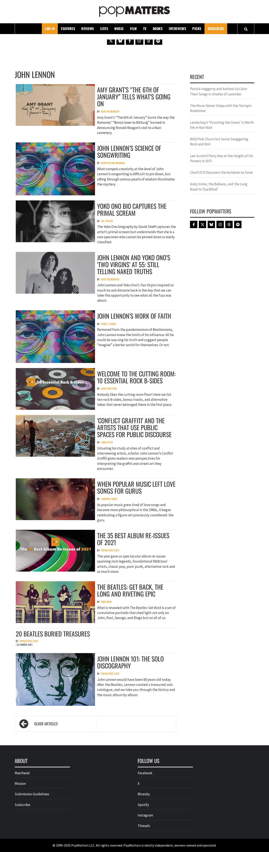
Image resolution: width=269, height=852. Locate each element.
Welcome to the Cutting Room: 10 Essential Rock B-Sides (136, 377)
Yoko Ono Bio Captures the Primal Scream (131, 209)
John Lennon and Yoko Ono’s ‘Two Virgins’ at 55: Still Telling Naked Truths (133, 264)
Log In (50, 28)
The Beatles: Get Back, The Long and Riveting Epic (130, 590)
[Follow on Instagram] (139, 41)
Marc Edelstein (109, 388)
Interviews (177, 28)
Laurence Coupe (109, 499)
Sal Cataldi (107, 221)
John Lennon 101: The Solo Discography (130, 662)
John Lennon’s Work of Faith (134, 316)
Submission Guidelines (32, 794)
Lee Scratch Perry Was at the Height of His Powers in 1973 (221, 158)
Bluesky (144, 794)
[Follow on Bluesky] (120, 41)
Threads (144, 825)
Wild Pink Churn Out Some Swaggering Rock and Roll (219, 141)
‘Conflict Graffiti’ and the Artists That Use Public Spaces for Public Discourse (134, 427)
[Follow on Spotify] (158, 41)
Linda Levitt (107, 442)
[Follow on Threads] (149, 41)
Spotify (143, 804)
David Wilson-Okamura (113, 163)
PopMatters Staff (110, 550)
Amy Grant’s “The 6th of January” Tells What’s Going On (133, 96)
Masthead (22, 773)
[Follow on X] (111, 41)
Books (158, 28)
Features (68, 28)
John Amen (106, 602)
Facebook (145, 773)
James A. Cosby (108, 324)
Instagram (145, 815)
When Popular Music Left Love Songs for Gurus (136, 487)
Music (119, 28)
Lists (104, 28)
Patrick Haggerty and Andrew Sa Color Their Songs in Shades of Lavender (218, 91)
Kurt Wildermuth (110, 111)
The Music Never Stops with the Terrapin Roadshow (221, 108)
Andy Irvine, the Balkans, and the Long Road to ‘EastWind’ (218, 186)
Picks (196, 28)
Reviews (87, 28)
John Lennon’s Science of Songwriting (129, 151)
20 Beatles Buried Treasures (53, 633)
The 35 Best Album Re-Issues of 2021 (133, 539)
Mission (20, 783)
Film (133, 28)
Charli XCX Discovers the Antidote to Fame (221, 172)
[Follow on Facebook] (130, 41)
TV (144, 28)
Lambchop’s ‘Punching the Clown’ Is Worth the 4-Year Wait (222, 125)
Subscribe (216, 28)
